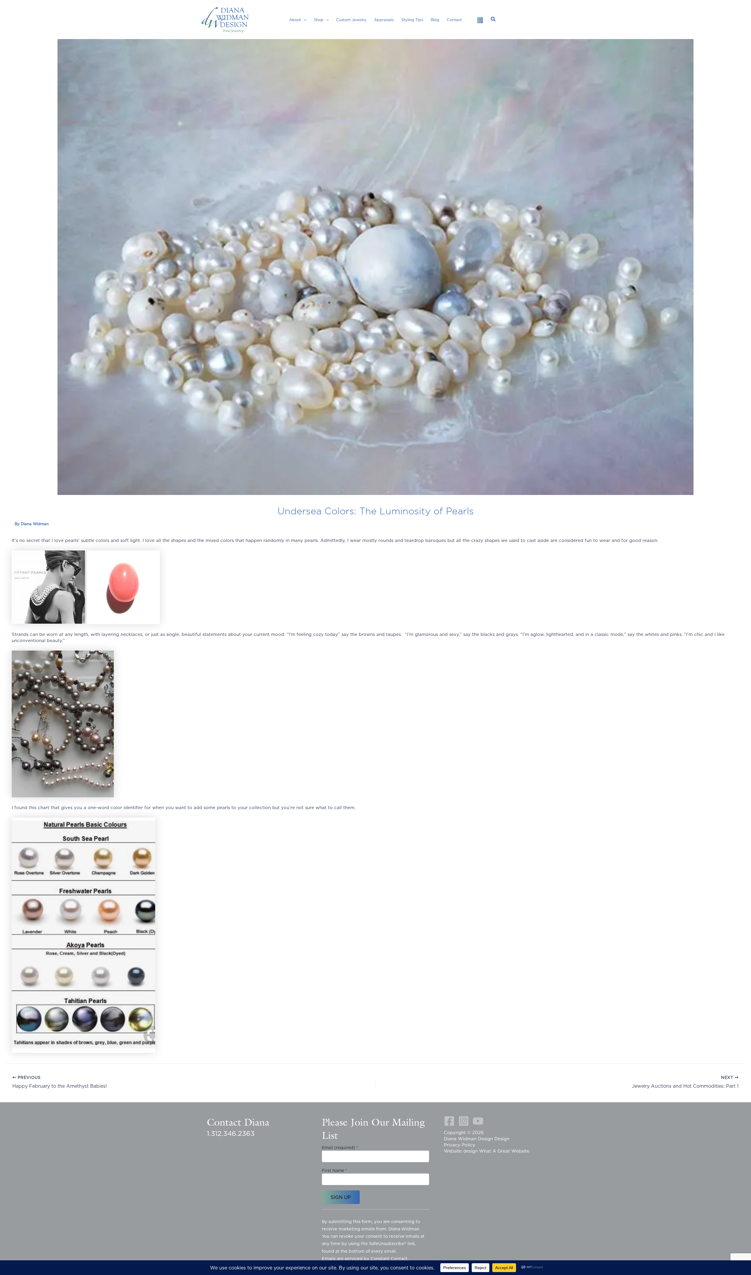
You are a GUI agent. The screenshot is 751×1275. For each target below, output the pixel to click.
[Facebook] (449, 1121)
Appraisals (384, 19)
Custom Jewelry (351, 19)
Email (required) (340, 1148)
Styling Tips (412, 19)
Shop (319, 19)
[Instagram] (463, 1121)
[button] (303, 19)
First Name (334, 1170)
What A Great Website (504, 1151)
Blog (435, 19)
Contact (454, 19)
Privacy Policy (459, 1145)
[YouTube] (478, 1121)
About (295, 19)
